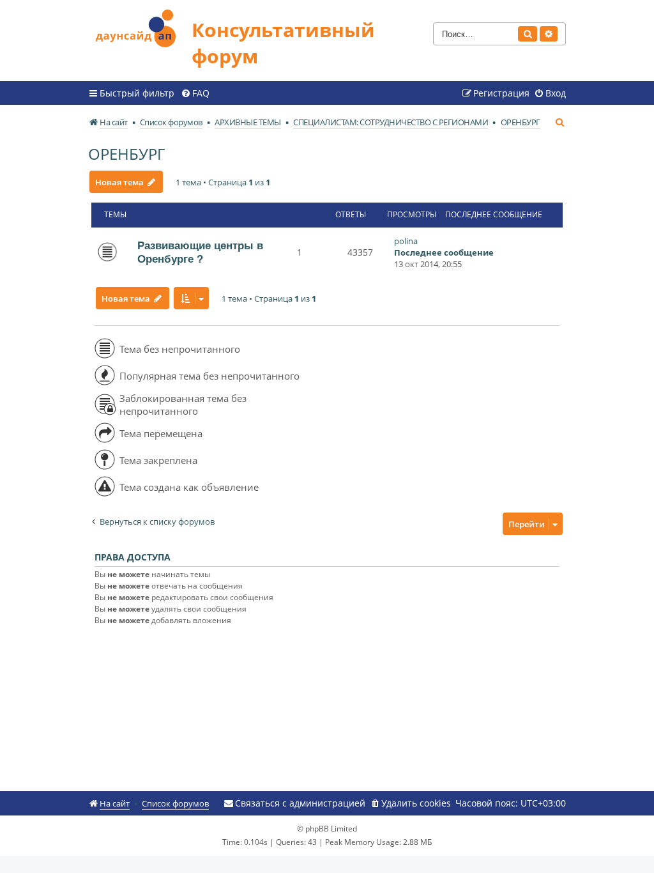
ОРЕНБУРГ (126, 153)
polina (406, 241)
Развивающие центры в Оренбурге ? (200, 252)
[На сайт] (140, 26)
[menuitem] (195, 93)
